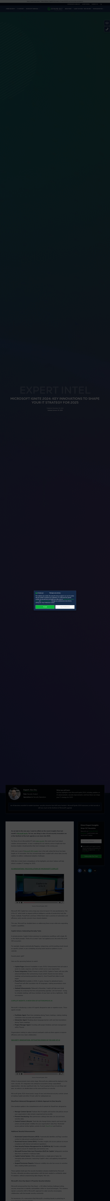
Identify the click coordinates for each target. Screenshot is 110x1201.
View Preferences (65, 606)
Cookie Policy (66, 599)
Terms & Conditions (46, 600)
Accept (45, 606)
